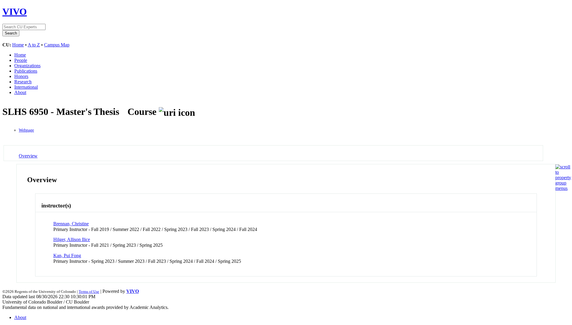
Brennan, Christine (71, 223)
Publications (25, 71)
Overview (28, 155)
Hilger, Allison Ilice (71, 239)
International (26, 87)
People (20, 60)
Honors (21, 76)
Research (23, 81)
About (20, 92)
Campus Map (56, 44)
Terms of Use (89, 291)
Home (18, 44)
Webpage (26, 130)
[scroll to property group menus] (563, 188)
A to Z (34, 44)
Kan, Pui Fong (67, 255)
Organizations (27, 65)
